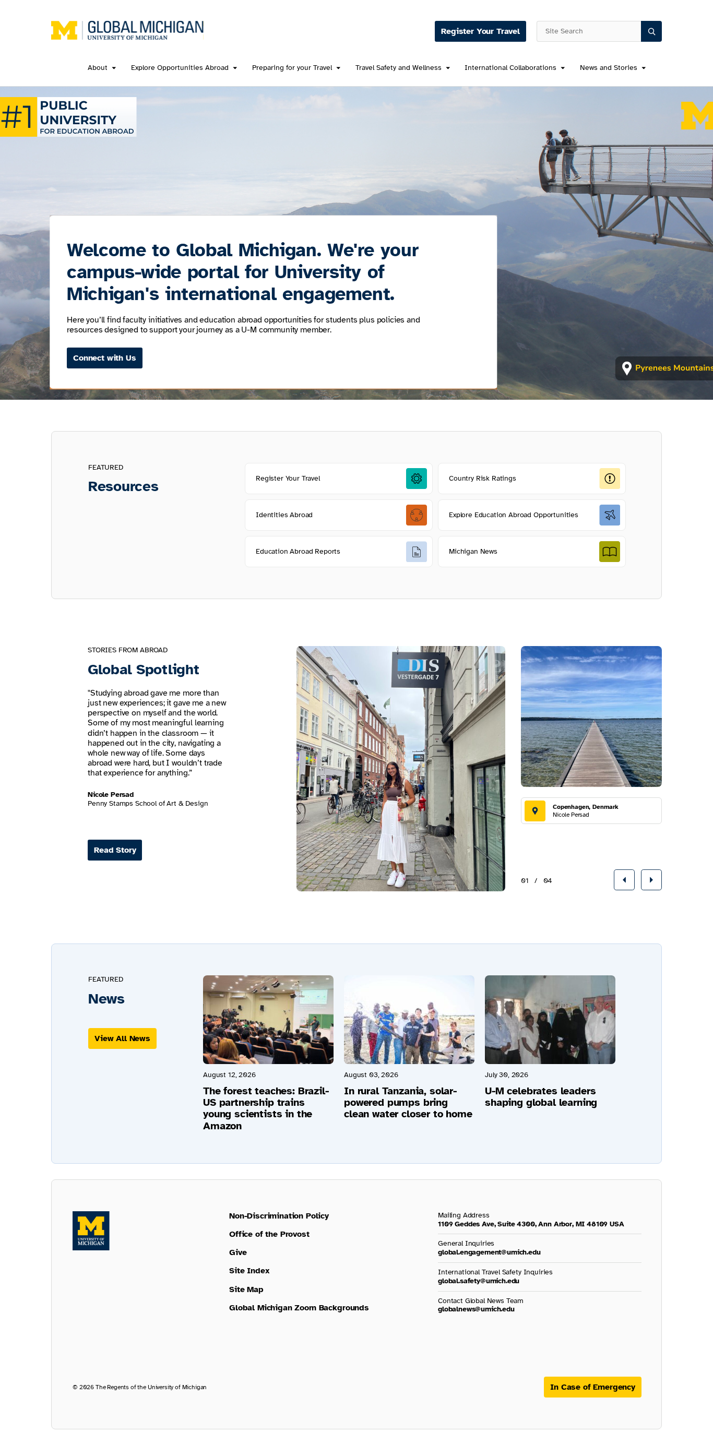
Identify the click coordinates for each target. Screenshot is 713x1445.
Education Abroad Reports (298, 551)
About (98, 68)
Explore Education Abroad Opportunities (513, 514)
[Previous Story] (624, 879)
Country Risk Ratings (482, 478)
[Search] (651, 31)
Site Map (246, 1289)
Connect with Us (104, 358)
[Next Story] (651, 879)
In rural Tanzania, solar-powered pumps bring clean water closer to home (408, 1102)
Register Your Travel (480, 31)
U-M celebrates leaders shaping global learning (541, 1096)
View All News (122, 1038)
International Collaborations (510, 68)
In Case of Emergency (592, 1387)
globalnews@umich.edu (476, 1309)
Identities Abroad (284, 514)
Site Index (249, 1270)
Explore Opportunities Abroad (180, 68)
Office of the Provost (269, 1234)
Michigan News (473, 551)
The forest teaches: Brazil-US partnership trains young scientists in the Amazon (266, 1108)
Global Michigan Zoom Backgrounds (299, 1308)
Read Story (115, 850)
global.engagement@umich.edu (489, 1252)
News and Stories (608, 68)
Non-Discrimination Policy (279, 1216)
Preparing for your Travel (292, 68)
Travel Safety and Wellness (398, 68)
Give (237, 1252)
